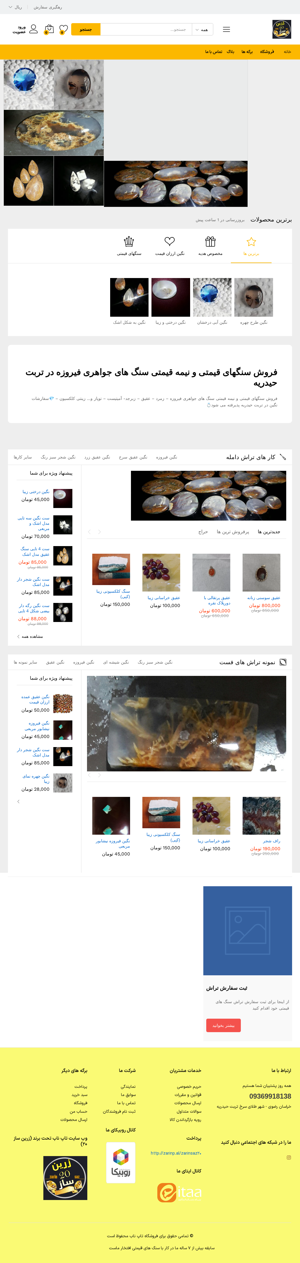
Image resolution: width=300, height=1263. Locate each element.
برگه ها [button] (247, 52)
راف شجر (271, 840)
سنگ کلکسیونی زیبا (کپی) (113, 594)
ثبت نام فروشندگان (119, 1112)
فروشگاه (80, 1103)
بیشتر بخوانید (223, 1025)
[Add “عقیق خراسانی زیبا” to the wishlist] (149, 588)
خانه (287, 52)
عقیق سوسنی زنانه (263, 597)
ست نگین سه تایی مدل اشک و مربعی (34, 523)
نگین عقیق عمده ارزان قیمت (35, 699)
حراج (203, 531)
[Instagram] (289, 1158)
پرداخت (80, 1087)
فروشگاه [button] (267, 52)
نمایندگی (128, 1087)
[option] (251, 246)
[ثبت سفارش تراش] (247, 930)
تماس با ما (213, 52)
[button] (274, 588)
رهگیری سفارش (48, 7)
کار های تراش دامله (250, 457)
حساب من (78, 1112)
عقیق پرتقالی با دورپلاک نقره (217, 600)
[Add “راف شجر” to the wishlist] (249, 831)
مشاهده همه (32, 636)
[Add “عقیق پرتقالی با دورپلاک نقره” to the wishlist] (199, 588)
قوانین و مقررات (188, 1095)
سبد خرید (79, 1095)
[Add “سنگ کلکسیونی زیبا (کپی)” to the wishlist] (99, 582)
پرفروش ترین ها (233, 531)
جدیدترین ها (269, 531)
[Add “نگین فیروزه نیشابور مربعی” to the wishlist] (99, 831)
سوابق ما (128, 1095)
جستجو (86, 29)
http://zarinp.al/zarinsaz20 (176, 1153)
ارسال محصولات (187, 1103)
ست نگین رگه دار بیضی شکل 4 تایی (34, 608)
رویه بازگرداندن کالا (185, 1120)
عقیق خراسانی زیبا (164, 597)
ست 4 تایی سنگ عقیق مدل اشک (35, 551)
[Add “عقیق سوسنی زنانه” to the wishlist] (249, 588)
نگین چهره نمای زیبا (36, 779)
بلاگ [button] (230, 52)
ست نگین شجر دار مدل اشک (33, 582)
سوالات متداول (189, 1112)
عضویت (19, 31)
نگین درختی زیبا (36, 491)
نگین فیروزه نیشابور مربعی (113, 843)
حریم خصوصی (189, 1087)
